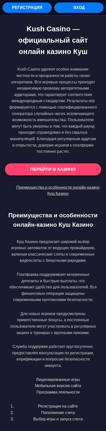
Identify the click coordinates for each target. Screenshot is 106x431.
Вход (79, 7)
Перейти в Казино (53, 169)
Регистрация (27, 7)
